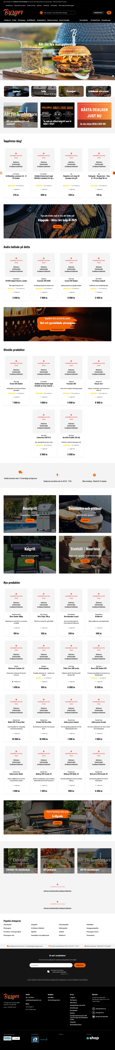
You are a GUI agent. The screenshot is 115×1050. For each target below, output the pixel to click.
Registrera (79, 965)
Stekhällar (90, 925)
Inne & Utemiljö (64, 20)
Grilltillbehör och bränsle (98, 91)
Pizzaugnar (22, 20)
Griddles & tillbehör (37, 928)
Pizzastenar (91, 935)
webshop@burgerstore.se (33, 1000)
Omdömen (46, 5)
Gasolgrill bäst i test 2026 (77, 1005)
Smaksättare (41, 20)
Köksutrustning (52, 20)
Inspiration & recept (19, 5)
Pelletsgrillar (63, 928)
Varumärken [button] (84, 20)
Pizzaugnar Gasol (92, 932)
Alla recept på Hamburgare (66, 5)
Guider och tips (31, 5)
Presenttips (54, 5)
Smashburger (106, 20)
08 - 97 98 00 (30, 997)
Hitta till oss (73, 1002)
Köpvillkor (51, 997)
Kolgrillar (34, 925)
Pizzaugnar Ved (9, 935)
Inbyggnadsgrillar (93, 928)
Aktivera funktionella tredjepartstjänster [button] (16, 164)
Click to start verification (59, 972)
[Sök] (41, 12)
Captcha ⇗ (64, 974)
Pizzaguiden (73, 1010)
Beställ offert (98, 12)
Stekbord (7, 20)
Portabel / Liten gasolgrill (12, 932)
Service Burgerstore (54, 1000)
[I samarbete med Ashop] (93, 1038)
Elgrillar (34, 932)
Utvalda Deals (95, 20)
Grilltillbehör (31, 20)
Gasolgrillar (8, 925)
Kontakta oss (9, 5)
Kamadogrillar (64, 925)
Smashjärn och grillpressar (40, 935)
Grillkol (61, 932)
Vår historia (73, 1000)
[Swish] (16, 1038)
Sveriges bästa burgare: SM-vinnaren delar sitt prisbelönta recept (79, 1017)
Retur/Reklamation (75, 1024)
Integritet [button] (73, 1022)
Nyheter (39, 5)
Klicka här (57, 59)
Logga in (72, 997)
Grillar (14, 20)
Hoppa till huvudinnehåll (57, 2)
